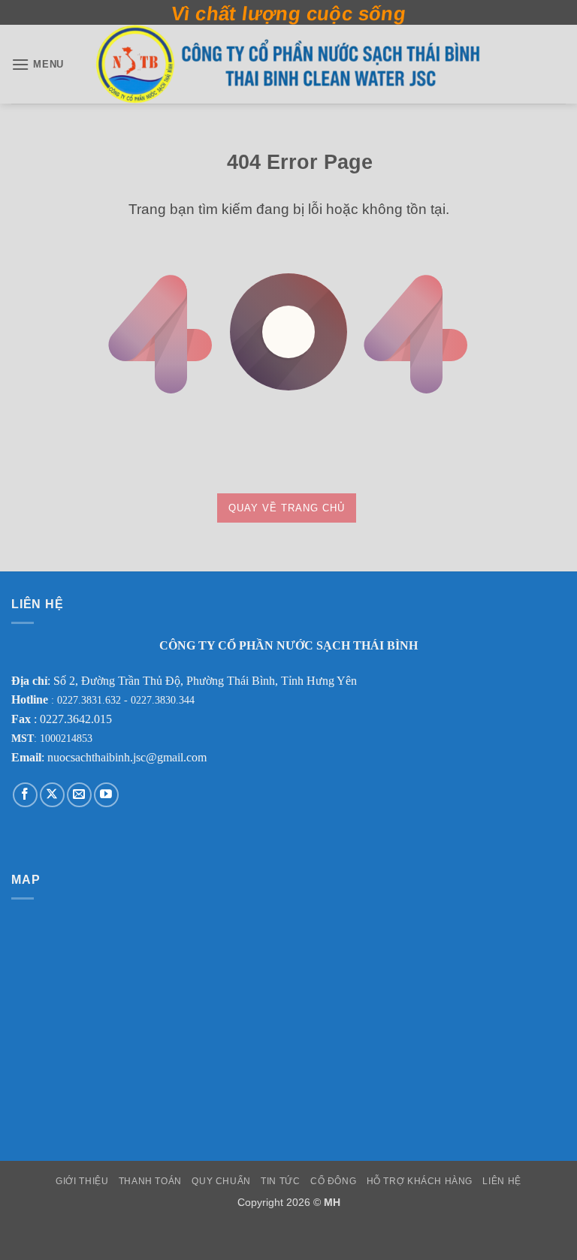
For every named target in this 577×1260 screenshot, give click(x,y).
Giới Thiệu (82, 1181)
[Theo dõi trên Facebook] (25, 794)
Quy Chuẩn (221, 1181)
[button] (37, 64)
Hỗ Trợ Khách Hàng (420, 1181)
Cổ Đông (333, 1181)
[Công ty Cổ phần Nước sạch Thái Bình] (288, 64)
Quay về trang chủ (286, 508)
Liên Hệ (501, 1181)
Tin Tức (280, 1181)
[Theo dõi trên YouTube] (106, 794)
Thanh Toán (150, 1181)
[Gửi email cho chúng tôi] (79, 794)
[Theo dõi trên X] (52, 794)
